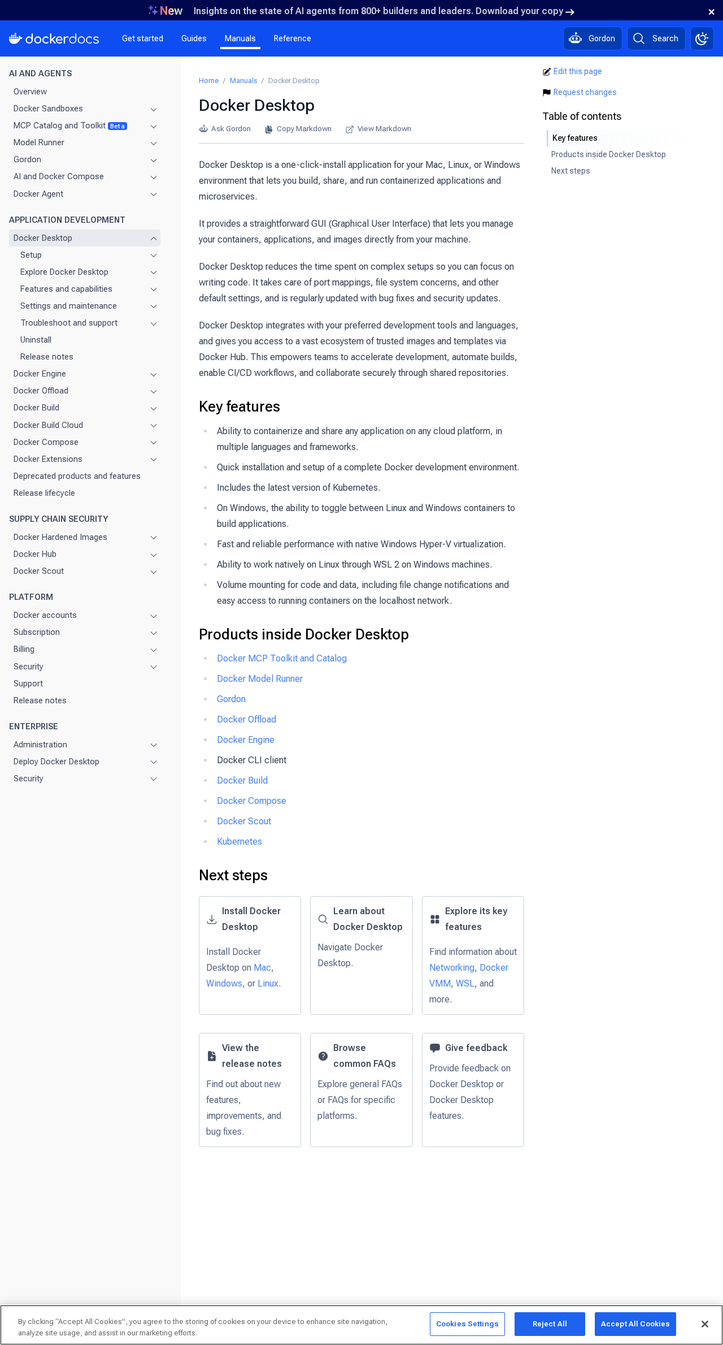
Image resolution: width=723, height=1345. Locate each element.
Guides (194, 38)
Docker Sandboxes (48, 108)
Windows (224, 983)
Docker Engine (40, 374)
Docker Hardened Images (60, 537)
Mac (262, 967)
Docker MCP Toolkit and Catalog (282, 658)
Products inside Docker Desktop (304, 634)
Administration (40, 744)
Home (209, 80)
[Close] (704, 1324)
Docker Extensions (48, 459)
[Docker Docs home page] (54, 38)
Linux (268, 983)
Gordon (27, 160)
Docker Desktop (43, 238)
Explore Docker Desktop (64, 272)
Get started (142, 38)
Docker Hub (35, 554)
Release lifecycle (44, 493)
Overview (30, 92)
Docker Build (36, 408)
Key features (239, 406)
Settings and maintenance (68, 306)
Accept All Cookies (635, 1324)
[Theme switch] (702, 38)
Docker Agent (38, 194)
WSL (465, 983)
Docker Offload (41, 391)
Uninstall (35, 340)
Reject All (550, 1324)
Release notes (46, 357)
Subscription (37, 633)
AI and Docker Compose (59, 177)
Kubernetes (239, 841)
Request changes (585, 92)
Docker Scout (39, 571)
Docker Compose (46, 442)
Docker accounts (45, 616)
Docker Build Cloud (48, 425)
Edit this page (578, 71)
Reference (292, 38)
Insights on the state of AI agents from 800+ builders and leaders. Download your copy (378, 11)
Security (28, 666)
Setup (31, 255)
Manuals (240, 38)
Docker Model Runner (260, 678)
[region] (361, 1325)
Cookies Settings (467, 1324)
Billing (24, 650)
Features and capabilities (66, 289)
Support (28, 683)
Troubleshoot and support (68, 323)
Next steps (233, 875)
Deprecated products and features (77, 476)
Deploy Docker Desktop (56, 761)
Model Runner (39, 143)
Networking (451, 967)
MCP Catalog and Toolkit (69, 125)
